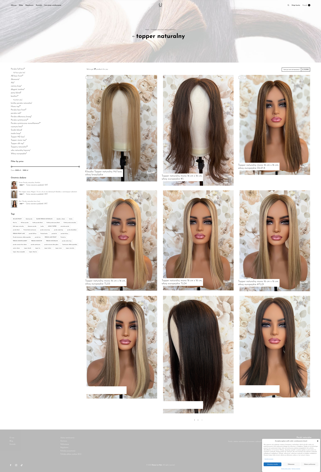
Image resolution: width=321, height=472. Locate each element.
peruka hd (54, 233)
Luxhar (42, 226)
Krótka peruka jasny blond (53, 222)
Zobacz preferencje (309, 464)
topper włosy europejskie (19, 251)
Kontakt (13, 444)
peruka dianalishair (72, 229)
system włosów (16, 248)
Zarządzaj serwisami (268, 458)
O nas (12, 438)
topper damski (27, 248)
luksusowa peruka (32, 226)
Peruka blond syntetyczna (30, 229)
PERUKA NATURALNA (52, 240)
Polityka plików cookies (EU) (70, 454)
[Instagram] (16, 465)
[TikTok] (22, 465)
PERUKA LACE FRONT (51, 237)
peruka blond (16, 229)
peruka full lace (32, 233)
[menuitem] (15, 5)
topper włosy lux (33, 251)
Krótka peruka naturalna (70, 222)
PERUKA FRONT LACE (19, 233)
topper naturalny (70, 248)
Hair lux (15, 222)
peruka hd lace (64, 233)
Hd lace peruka (25, 222)
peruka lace (38, 237)
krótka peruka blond (38, 222)
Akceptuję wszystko (272, 464)
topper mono (58, 248)
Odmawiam (291, 464)
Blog (11, 441)
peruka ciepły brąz (58, 229)
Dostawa (63, 441)
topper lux (37, 248)
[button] (317, 441)
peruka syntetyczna (35, 244)
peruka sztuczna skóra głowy (51, 244)
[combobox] (291, 70)
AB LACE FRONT (17, 218)
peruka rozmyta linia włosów (20, 244)
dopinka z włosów (61, 218)
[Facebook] (11, 465)
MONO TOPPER (52, 226)
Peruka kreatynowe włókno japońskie (22, 237)
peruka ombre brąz (66, 240)
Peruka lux (63, 237)
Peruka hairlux (44, 233)
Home (147, 30)
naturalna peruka (65, 226)
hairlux (70, 218)
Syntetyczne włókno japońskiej (69, 244)
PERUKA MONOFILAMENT (20, 240)
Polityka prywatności (296, 468)
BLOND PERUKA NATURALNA (44, 218)
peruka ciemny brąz (45, 229)
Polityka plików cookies (286, 468)
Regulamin (64, 447)
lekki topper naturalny (18, 226)
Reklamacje (64, 444)
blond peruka (29, 218)
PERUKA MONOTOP (36, 240)
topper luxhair (47, 248)
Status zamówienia (67, 438)
